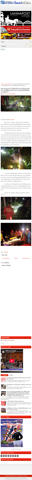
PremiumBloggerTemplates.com (11, 479)
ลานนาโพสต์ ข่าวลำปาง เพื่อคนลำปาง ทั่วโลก (17, 475)
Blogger (19, 449)
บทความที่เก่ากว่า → (26, 258)
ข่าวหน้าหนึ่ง (7, 84)
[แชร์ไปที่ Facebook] (6, 255)
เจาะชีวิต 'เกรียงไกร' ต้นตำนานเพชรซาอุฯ (15, 401)
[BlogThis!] (3, 255)
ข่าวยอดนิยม (4, 375)
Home (2, 84)
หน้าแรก (16, 258)
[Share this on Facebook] (4, 252)
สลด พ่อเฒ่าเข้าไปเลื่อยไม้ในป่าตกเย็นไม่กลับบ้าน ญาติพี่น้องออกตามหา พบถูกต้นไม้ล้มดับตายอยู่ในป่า (15, 90)
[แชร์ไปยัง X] (5, 255)
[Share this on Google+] (8, 252)
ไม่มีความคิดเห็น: (12, 94)
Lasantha (24, 477)
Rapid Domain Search (23, 479)
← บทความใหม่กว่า (5, 258)
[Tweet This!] (6, 252)
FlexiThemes (12, 477)
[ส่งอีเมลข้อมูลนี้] (2, 255)
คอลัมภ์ (11, 375)
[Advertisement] (16, 66)
